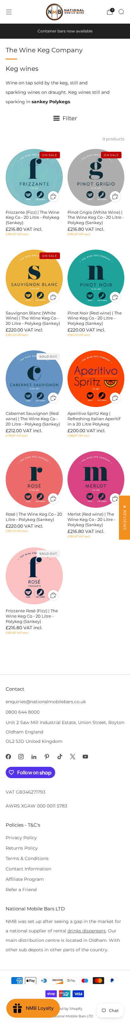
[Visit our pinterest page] (46, 756)
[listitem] (65, 31)
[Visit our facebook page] (8, 756)
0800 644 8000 (22, 712)
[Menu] (9, 12)
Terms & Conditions (27, 858)
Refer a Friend (21, 889)
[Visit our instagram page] (21, 756)
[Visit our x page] (72, 756)
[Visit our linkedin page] (33, 756)
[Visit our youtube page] (85, 756)
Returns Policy (22, 848)
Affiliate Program (25, 879)
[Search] (121, 11)
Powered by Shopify (65, 1008)
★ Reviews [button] (124, 517)
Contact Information (28, 868)
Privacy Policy (21, 837)
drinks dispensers (87, 930)
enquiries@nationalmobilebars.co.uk (46, 701)
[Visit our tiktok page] (59, 756)
